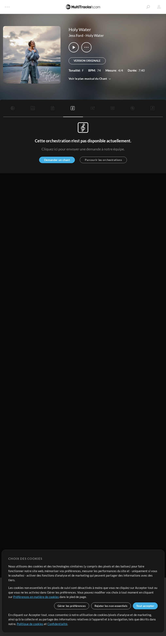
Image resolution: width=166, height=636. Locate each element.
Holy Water (95, 35)
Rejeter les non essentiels (111, 605)
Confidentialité (57, 624)
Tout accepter (145, 605)
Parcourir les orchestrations (103, 160)
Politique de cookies (30, 624)
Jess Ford (76, 35)
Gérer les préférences (71, 605)
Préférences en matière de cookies (36, 597)
